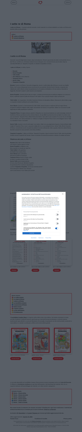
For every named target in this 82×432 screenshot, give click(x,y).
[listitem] (41, 211)
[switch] (57, 214)
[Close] (63, 194)
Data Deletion (34, 237)
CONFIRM (31, 233)
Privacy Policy (48, 237)
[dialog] (41, 216)
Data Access (41, 237)
